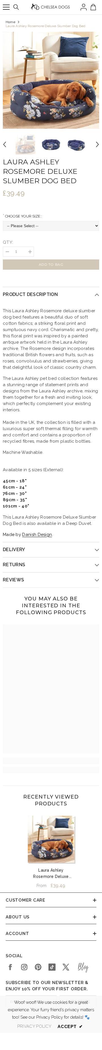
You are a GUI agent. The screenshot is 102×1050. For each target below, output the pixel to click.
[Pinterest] (38, 967)
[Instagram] (24, 967)
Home (10, 22)
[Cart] (93, 7)
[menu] (6, 7)
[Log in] (83, 7)
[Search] (16, 7)
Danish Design (37, 534)
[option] (51, 80)
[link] (51, 761)
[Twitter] (66, 967)
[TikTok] (52, 967)
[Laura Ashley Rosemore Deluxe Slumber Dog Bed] (51, 839)
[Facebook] (10, 967)
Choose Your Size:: (23, 216)
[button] (4, 144)
